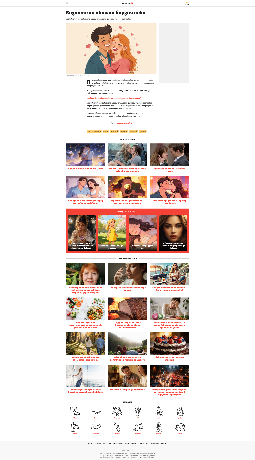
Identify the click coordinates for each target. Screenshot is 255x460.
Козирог (138, 433)
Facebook (97, 443)
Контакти (155, 443)
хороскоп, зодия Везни (94, 131)
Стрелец (117, 433)
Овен (75, 418)
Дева (180, 418)
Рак (138, 418)
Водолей (159, 433)
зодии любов (133, 131)
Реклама (164, 443)
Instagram (107, 443)
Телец (96, 418)
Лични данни (144, 443)
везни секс (123, 131)
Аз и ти (105, 131)
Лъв (159, 418)
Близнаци (117, 418)
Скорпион (96, 433)
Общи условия (118, 443)
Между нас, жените (127, 212)
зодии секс (142, 131)
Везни (75, 433)
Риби (180, 433)
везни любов (114, 131)
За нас (90, 443)
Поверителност (131, 443)
